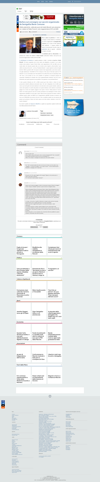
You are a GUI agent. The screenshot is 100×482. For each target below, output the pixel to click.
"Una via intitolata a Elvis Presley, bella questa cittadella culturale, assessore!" (23, 272)
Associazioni (14, 418)
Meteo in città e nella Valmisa (16, 470)
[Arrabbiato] (21, 127)
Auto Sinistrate (68, 445)
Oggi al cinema (14, 472)
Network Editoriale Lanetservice (17, 454)
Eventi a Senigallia (15, 453)
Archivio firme (14, 446)
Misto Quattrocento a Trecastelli (39, 291)
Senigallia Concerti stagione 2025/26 (45, 449)
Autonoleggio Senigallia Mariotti (44, 418)
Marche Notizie (68, 421)
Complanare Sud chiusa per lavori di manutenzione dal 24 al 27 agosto (54, 249)
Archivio (13, 440)
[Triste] (30, 127)
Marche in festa (68, 431)
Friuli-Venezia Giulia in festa (70, 434)
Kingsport (67, 446)
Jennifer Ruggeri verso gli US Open (22, 312)
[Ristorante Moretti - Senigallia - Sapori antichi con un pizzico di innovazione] (39, 19)
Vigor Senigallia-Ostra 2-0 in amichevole (37, 313)
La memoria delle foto (15, 429)
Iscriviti (13, 442)
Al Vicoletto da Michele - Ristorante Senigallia (46, 434)
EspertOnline (14, 428)
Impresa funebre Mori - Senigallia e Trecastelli (46, 432)
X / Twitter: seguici (15, 450)
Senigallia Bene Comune (45, 115)
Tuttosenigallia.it (68, 417)
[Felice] (47, 127)
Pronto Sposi (68, 448)
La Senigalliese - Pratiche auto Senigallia (45, 435)
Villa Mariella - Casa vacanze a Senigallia (45, 444)
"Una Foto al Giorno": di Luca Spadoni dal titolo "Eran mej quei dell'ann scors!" (54, 293)
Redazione (13, 441)
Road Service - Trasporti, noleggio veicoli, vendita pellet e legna (49, 446)
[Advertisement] (74, 56)
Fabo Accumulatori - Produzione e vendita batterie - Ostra (48, 441)
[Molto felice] (56, 127)
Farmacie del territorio (15, 469)
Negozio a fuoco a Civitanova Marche (54, 376)
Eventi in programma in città (16, 471)
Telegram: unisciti (15, 448)
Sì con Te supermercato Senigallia (44, 431)
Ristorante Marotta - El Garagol (44, 433)
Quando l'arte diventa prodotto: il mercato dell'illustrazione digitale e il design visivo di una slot (23, 337)
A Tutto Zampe (14, 427)
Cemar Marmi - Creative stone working (45, 421)
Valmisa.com (68, 416)
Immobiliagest (68, 449)
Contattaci (13, 444)
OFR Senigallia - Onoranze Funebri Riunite (46, 438)
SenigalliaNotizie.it (69, 414)
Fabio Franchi (43, 113)
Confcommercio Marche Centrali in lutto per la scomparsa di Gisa (38, 357)
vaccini (52, 115)
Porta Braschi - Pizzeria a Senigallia (45, 443)
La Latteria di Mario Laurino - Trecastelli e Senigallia (47, 448)
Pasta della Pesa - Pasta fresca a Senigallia (46, 439)
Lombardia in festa (69, 436)
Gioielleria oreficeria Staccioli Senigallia (45, 450)
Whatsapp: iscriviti (15, 447)
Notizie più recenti (15, 439)
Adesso (25, 11)
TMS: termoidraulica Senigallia (44, 415)
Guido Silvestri (49, 113)
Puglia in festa (68, 438)
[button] (69, 1)
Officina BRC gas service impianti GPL (45, 442)
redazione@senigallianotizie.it (17, 445)
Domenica (31, 11)
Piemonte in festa (68, 437)
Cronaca (58, 31)
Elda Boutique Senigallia (43, 451)
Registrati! (45, 227)
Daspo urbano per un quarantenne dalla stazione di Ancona (38, 378)
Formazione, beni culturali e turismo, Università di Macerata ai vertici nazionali (23, 293)
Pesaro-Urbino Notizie (69, 426)
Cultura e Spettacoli (15, 415)
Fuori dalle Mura (14, 419)
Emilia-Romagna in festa (70, 433)
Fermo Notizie (68, 424)
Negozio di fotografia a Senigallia (44, 437)
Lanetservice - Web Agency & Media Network (46, 414)
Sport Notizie (68, 447)
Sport (13, 417)
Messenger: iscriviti (15, 449)
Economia (13, 420)
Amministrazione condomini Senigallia (45, 429)
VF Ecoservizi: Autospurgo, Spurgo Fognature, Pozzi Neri (48, 447)
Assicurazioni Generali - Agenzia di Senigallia (46, 419)
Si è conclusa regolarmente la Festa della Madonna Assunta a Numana (23, 379)
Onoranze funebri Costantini (43, 417)
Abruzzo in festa (68, 432)
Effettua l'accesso (34, 227)
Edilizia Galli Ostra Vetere (43, 420)
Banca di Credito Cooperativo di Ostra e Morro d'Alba (47, 416)
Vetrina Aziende (14, 424)
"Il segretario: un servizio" (53, 269)
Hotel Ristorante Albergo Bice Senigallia (45, 445)
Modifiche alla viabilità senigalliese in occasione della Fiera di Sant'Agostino (37, 251)
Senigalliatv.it (68, 415)
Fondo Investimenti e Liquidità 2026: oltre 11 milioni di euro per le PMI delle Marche (38, 336)
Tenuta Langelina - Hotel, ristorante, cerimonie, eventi (47, 436)
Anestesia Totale (14, 435)
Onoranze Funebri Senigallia (16, 452)
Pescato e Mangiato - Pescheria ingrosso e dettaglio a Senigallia (49, 440)
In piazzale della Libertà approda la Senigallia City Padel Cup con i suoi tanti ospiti (54, 315)
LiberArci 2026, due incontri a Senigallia (54, 355)
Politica (13, 416)
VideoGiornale (14, 425)
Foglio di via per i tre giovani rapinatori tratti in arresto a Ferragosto (22, 250)
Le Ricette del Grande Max (16, 426)
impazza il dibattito (35, 103)
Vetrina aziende (14, 443)
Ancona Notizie (68, 422)
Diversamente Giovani (15, 434)
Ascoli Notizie (68, 423)
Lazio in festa (68, 435)
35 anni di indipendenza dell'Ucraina (21, 356)
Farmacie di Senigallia (15, 451)
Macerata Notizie (68, 425)
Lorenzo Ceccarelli (32, 111)
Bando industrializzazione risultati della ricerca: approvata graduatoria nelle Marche (54, 337)
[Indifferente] (39, 127)
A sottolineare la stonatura (26, 60)
